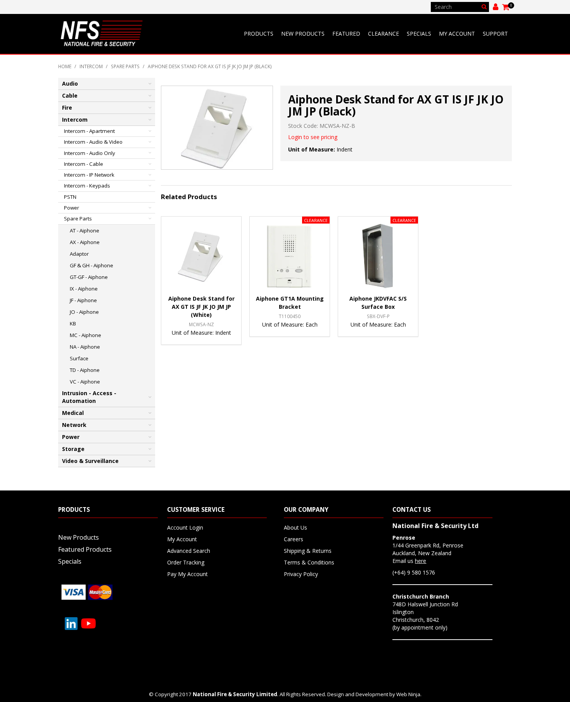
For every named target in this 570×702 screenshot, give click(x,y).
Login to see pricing (312, 137)
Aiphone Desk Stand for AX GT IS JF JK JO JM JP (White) (201, 306)
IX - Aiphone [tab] (84, 288)
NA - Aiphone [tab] (85, 346)
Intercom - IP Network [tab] (89, 174)
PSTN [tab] (70, 196)
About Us (295, 527)
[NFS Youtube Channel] (88, 622)
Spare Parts (125, 66)
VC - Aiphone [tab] (85, 381)
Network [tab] (74, 424)
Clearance (383, 33)
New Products (303, 33)
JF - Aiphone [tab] (83, 300)
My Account (457, 33)
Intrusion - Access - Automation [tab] (89, 396)
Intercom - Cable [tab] (83, 163)
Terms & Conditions (309, 562)
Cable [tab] (70, 95)
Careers (293, 539)
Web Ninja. (408, 694)
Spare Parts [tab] (78, 218)
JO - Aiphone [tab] (84, 311)
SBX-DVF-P (378, 316)
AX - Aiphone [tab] (85, 242)
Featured (346, 33)
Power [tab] (71, 207)
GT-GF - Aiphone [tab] (89, 277)
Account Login (185, 527)
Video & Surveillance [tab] (90, 461)
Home (64, 66)
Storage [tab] (73, 449)
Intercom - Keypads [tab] (87, 185)
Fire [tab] (67, 107)
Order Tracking (185, 562)
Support (495, 33)
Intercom (91, 66)
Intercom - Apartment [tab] (89, 130)
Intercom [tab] (75, 119)
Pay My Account (187, 574)
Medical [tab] (73, 412)
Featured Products (85, 549)
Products (258, 33)
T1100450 (290, 316)
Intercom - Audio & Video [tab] (93, 141)
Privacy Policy (301, 574)
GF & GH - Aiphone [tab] (91, 265)
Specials (419, 33)
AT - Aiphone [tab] (84, 230)
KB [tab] (73, 323)
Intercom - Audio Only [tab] (89, 153)
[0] (506, 7)
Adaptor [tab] (79, 253)
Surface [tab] (79, 358)
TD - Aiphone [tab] (85, 369)
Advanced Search (188, 550)
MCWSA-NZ (201, 324)
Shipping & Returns (308, 550)
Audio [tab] (70, 83)
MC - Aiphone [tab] (85, 335)
